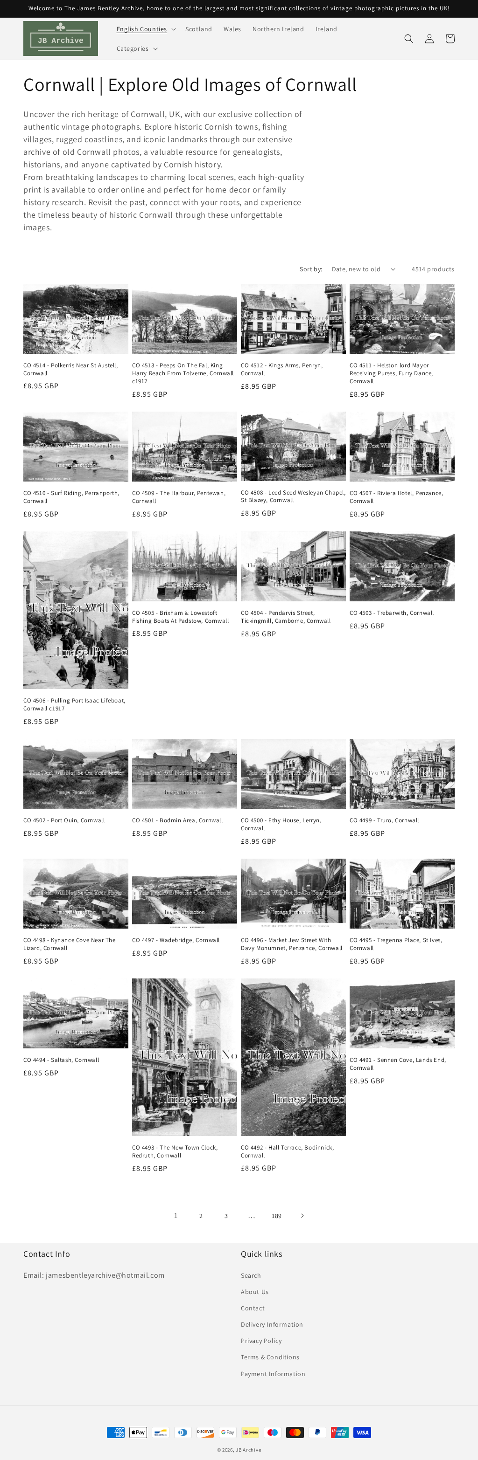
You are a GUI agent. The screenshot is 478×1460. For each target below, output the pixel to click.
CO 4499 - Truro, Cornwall (384, 820)
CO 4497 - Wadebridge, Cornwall (176, 940)
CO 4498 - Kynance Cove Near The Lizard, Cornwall (69, 944)
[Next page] (302, 1215)
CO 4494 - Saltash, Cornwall (61, 1060)
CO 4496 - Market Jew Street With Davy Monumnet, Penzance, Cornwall (292, 944)
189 (277, 1216)
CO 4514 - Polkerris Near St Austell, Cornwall (70, 369)
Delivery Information (272, 1324)
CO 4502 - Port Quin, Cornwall (64, 820)
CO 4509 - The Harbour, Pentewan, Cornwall (178, 497)
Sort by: (311, 269)
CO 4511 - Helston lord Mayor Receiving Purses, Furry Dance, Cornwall (391, 373)
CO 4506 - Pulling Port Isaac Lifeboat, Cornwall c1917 (74, 704)
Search (251, 1275)
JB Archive (248, 1449)
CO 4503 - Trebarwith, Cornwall (392, 613)
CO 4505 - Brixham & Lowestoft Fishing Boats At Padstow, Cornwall (180, 617)
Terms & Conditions (270, 1357)
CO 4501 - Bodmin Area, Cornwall (177, 820)
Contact (253, 1308)
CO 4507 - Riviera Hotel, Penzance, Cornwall (396, 497)
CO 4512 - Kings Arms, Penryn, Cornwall (282, 369)
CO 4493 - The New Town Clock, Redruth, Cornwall (175, 1151)
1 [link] (176, 1215)
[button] (145, 29)
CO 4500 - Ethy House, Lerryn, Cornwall (281, 824)
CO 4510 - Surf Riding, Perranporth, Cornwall (71, 497)
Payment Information (273, 1374)
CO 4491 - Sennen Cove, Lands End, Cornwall (398, 1064)
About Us (255, 1292)
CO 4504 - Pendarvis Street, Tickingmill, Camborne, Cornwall (286, 617)
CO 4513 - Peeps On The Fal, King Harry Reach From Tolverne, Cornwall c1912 (183, 373)
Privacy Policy (261, 1340)
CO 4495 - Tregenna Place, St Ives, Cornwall (396, 944)
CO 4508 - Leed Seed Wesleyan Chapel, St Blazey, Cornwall (293, 496)
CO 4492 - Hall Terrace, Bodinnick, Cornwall (287, 1151)
